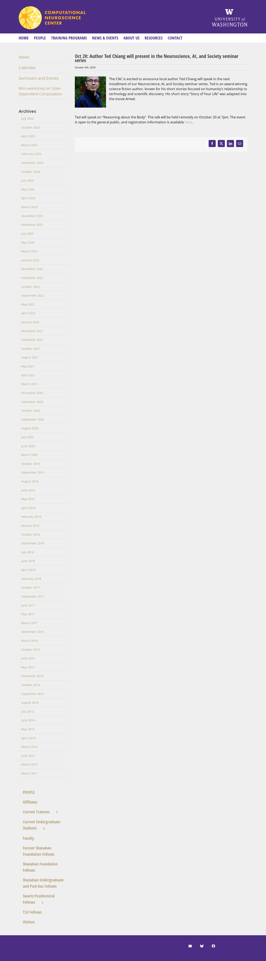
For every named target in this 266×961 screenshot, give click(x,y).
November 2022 (32, 278)
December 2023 (32, 216)
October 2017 (30, 587)
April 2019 (28, 508)
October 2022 (30, 287)
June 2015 (28, 658)
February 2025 (31, 154)
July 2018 (27, 552)
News (24, 57)
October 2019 (30, 464)
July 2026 (27, 118)
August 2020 (29, 428)
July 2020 (27, 437)
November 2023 (32, 225)
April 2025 (28, 136)
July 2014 (27, 711)
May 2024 (27, 189)
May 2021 (27, 366)
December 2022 (32, 269)
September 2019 (32, 472)
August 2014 (29, 702)
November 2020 (32, 402)
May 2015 (27, 667)
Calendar (27, 67)
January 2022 (30, 322)
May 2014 (27, 729)
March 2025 (29, 145)
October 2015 (30, 650)
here (188, 122)
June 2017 (28, 605)
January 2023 (30, 260)
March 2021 (29, 384)
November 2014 (32, 676)
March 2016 (29, 641)
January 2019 (30, 526)
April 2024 (28, 198)
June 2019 (28, 490)
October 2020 (30, 410)
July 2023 (27, 234)
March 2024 (29, 207)
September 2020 (32, 419)
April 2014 (28, 738)
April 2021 (28, 375)
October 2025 (30, 127)
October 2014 (30, 685)
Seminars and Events (39, 78)
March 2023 (29, 251)
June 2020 (28, 446)
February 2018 (31, 579)
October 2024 (30, 172)
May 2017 (27, 614)
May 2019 (27, 499)
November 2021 (32, 340)
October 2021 (30, 349)
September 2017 (32, 596)
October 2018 (30, 534)
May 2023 (27, 242)
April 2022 (28, 313)
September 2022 (32, 295)
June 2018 (28, 561)
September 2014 (32, 694)
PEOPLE (29, 792)
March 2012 (29, 764)
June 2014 (28, 720)
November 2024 (32, 163)
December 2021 (32, 331)
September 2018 (32, 543)
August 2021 (29, 357)
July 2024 (27, 180)
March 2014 (29, 747)
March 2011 (29, 773)
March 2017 (29, 623)
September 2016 (32, 632)
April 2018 (28, 570)
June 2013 (28, 756)
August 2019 (29, 481)
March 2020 (29, 455)
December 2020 (32, 393)
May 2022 (27, 304)
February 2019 (31, 517)
